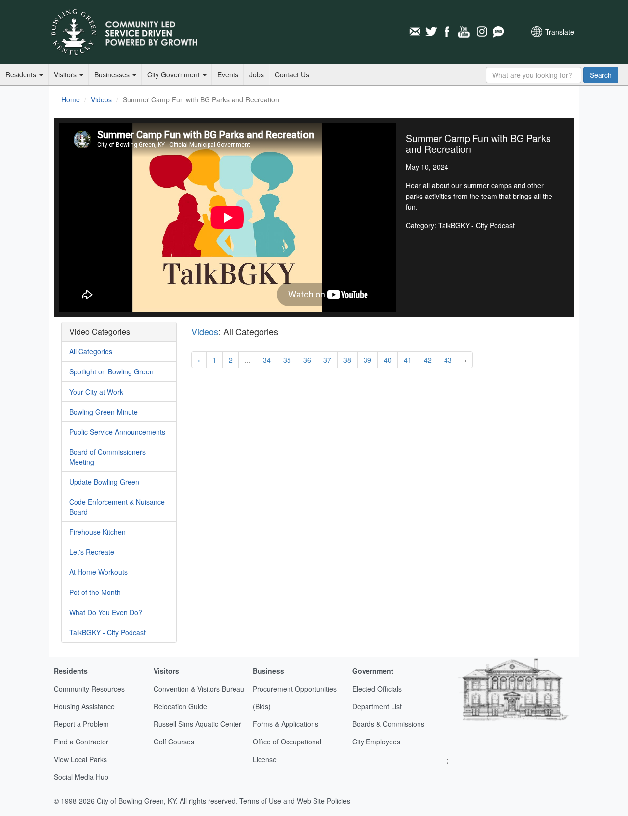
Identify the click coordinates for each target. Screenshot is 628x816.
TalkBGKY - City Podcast (107, 632)
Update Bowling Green (104, 482)
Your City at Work (96, 391)
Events (227, 74)
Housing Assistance (84, 706)
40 (388, 360)
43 (448, 360)
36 (307, 360)
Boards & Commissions (388, 724)
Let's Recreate (91, 552)
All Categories (90, 351)
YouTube (464, 32)
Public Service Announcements (117, 432)
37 (327, 360)
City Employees (376, 741)
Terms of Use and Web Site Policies (294, 801)
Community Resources (89, 688)
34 (267, 360)
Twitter (431, 32)
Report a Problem (81, 724)
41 (408, 360)
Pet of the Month (95, 592)
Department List (377, 706)
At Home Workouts (98, 572)
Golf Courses (174, 741)
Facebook (448, 32)
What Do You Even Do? (105, 612)
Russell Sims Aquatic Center (197, 724)
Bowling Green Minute (103, 412)
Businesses (112, 74)
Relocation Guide (180, 706)
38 (347, 360)
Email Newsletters (414, 32)
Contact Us (292, 74)
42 (428, 360)
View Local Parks (80, 759)
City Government (174, 74)
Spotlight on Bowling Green (111, 371)
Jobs (256, 74)
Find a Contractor (81, 741)
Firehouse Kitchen (97, 532)
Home (70, 99)
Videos (101, 99)
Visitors (66, 74)
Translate (559, 32)
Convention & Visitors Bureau (199, 688)
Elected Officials (377, 688)
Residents (21, 74)
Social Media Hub (81, 777)
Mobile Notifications (498, 32)
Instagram (481, 32)
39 (367, 360)
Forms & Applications (285, 724)
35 (287, 360)
